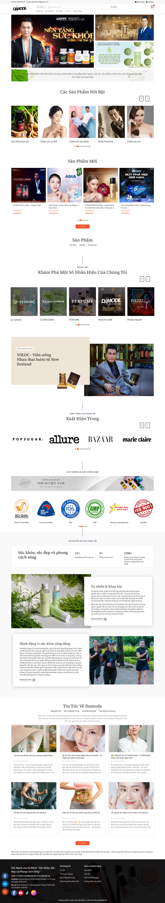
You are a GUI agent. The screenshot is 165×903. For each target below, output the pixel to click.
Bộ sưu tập (77, 11)
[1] (101, 439)
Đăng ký (151, 2)
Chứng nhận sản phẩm (92, 881)
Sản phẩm (59, 11)
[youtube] (20, 893)
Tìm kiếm (113, 7)
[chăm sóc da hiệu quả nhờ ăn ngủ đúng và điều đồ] (82, 795)
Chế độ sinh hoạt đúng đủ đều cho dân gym (30, 812)
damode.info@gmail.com (39, 2)
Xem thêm (82, 226)
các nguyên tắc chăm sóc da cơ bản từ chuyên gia (129, 812)
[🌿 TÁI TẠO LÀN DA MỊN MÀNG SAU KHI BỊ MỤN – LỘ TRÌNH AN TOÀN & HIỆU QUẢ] (82, 738)
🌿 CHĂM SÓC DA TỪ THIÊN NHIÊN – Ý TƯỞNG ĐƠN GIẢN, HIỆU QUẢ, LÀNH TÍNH (130, 756)
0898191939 (21, 2)
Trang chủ (39, 11)
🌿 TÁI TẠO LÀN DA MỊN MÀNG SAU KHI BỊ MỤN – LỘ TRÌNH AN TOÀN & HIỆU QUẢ (82, 756)
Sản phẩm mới (82, 161)
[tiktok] (27, 893)
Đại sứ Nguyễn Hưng (67, 877)
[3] (28, 439)
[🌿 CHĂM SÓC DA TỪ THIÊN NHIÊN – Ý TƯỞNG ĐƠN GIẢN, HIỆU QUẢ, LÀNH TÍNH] (131, 738)
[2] (64, 439)
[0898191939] (5, 891)
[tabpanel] (24, 125)
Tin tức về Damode (82, 706)
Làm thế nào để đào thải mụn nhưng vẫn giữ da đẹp (33, 755)
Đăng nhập (140, 2)
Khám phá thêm (97, 618)
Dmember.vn (102, 900)
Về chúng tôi (49, 11)
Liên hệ (87, 874)
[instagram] (34, 893)
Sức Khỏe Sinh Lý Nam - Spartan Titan (135, 205)
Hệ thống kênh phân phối (69, 881)
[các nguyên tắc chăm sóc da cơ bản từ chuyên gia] (131, 795)
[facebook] (14, 893)
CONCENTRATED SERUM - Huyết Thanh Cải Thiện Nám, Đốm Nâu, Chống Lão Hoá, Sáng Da (28, 208)
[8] (137, 439)
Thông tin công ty (66, 874)
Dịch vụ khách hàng (92, 866)
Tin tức (67, 11)
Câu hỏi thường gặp (91, 877)
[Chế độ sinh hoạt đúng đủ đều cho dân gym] (33, 795)
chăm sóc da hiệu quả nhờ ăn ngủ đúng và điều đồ (81, 812)
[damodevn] (20, 8)
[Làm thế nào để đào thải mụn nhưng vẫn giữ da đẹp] (33, 738)
